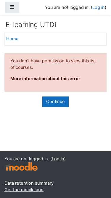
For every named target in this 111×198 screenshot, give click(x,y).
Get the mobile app (24, 189)
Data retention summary (29, 183)
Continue (55, 101)
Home (12, 39)
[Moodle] (21, 166)
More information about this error (45, 78)
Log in (98, 7)
